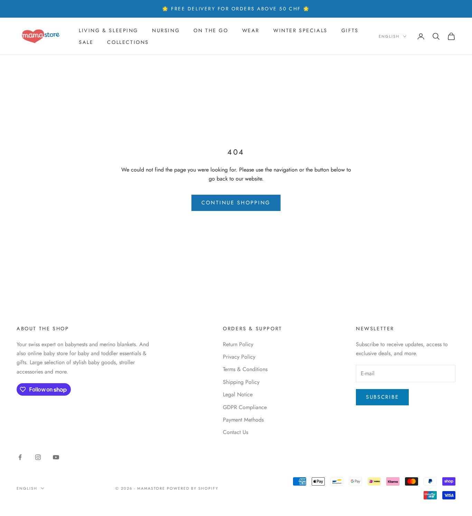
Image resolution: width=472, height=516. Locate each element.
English (389, 36)
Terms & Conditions (245, 369)
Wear (250, 30)
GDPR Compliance (245, 407)
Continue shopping (236, 202)
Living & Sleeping (108, 30)
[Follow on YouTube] (56, 457)
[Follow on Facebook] (20, 457)
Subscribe (382, 397)
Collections (128, 42)
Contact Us (235, 432)
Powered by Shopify (192, 488)
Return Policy (238, 344)
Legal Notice (238, 394)
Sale (86, 42)
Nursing (166, 30)
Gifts (350, 30)
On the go (210, 30)
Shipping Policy (241, 382)
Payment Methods (243, 420)
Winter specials (300, 30)
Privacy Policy (239, 357)
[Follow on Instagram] (38, 457)
